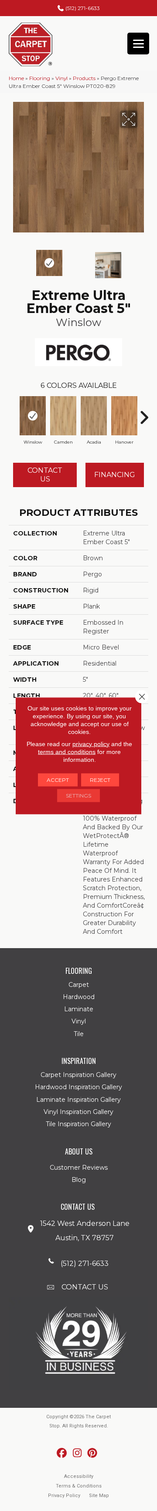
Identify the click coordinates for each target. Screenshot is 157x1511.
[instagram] (77, 1453)
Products (84, 78)
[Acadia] (93, 415)
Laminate (78, 1009)
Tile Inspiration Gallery (78, 1124)
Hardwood (79, 997)
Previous (13, 260)
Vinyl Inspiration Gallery (78, 1112)
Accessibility (78, 1476)
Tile (79, 1034)
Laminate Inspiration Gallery (78, 1100)
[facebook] (62, 1453)
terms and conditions (67, 751)
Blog (79, 1180)
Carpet (78, 985)
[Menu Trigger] (138, 43)
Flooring (39, 78)
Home (16, 78)
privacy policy (90, 743)
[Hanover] (124, 415)
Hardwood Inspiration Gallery (78, 1087)
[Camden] (63, 415)
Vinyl (61, 78)
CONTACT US (84, 1287)
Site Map (99, 1495)
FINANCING (114, 475)
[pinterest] (92, 1453)
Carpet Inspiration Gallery (78, 1075)
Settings (78, 795)
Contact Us (44, 474)
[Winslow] (32, 415)
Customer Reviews (79, 1167)
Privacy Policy (64, 1495)
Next (144, 260)
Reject (100, 779)
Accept (58, 779)
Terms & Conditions (79, 1486)
